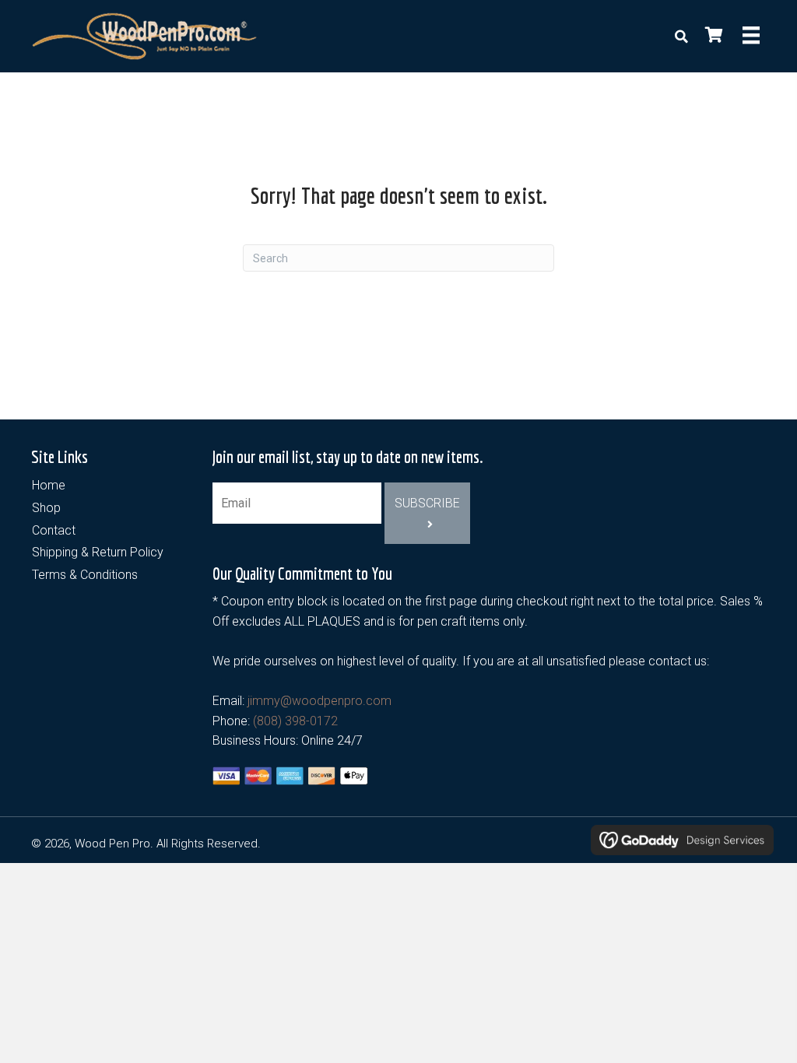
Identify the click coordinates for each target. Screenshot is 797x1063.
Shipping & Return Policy (97, 552)
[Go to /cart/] (713, 36)
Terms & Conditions (85, 574)
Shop (46, 507)
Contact (53, 530)
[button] (427, 512)
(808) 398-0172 (295, 721)
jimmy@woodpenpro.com (319, 700)
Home (48, 485)
